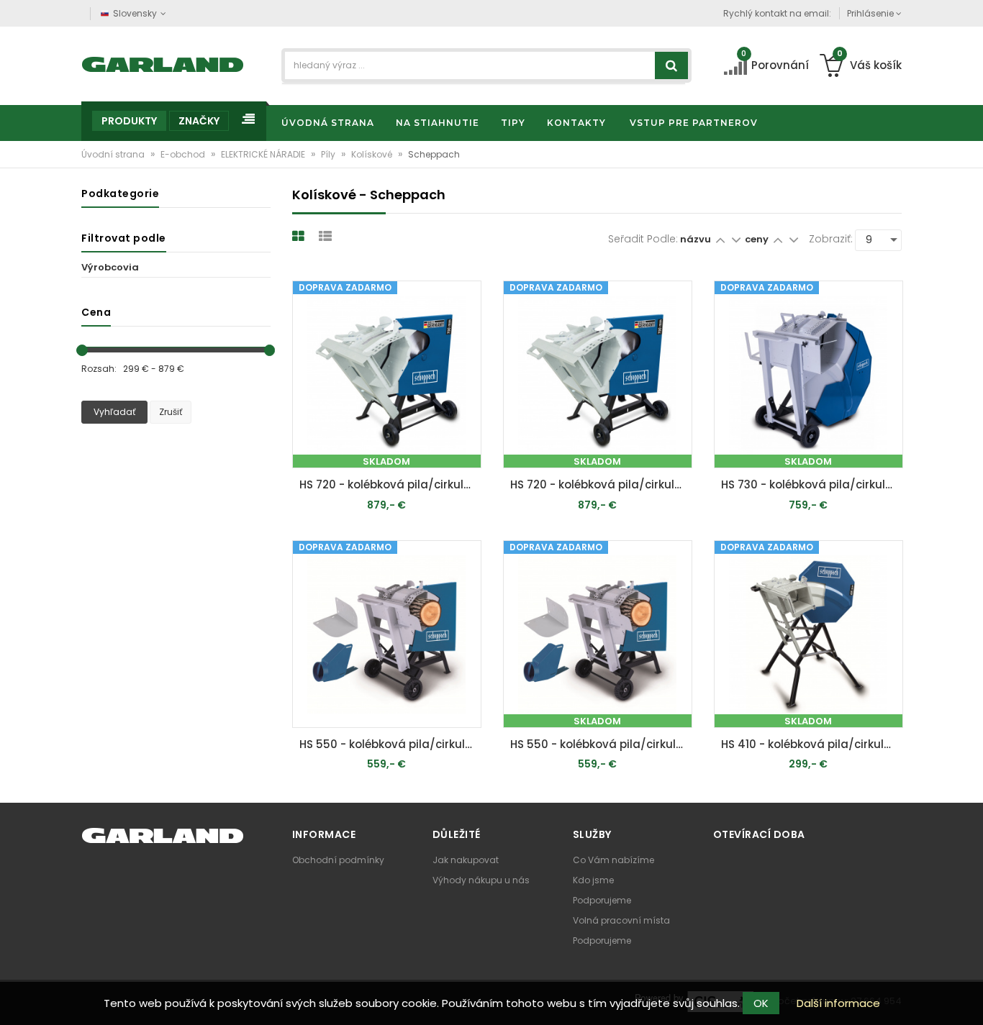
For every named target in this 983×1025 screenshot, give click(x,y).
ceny (758, 239)
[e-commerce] (163, 63)
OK (761, 1003)
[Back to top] (967, 999)
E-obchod (183, 154)
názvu (695, 239)
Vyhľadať (114, 412)
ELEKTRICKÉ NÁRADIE (264, 154)
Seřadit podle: (643, 239)
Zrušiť (170, 412)
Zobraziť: (831, 239)
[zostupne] (736, 239)
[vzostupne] (720, 239)
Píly (329, 154)
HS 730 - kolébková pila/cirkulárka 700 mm (812, 484)
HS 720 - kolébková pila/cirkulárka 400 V (390, 484)
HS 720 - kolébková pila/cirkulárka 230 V (601, 484)
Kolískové (372, 154)
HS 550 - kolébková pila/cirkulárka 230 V (390, 744)
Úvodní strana (114, 154)
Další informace (838, 1003)
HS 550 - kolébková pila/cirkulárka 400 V (601, 744)
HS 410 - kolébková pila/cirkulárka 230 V (812, 744)
